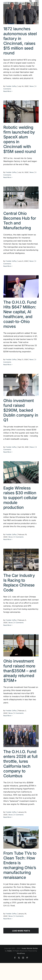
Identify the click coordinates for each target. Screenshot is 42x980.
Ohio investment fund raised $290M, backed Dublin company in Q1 (20, 410)
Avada (9, 951)
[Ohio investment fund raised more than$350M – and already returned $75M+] (21, 645)
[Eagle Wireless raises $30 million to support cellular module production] (21, 472)
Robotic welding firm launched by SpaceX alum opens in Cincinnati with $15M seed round (19, 139)
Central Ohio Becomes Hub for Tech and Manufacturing (19, 220)
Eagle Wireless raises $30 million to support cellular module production (20, 498)
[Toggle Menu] (36, 1)
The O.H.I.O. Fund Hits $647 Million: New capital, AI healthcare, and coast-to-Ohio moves (19, 314)
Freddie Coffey (11, 86)
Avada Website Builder (30, 948)
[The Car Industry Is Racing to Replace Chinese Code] (21, 560)
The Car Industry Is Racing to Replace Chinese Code (19, 582)
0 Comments (18, 537)
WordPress (21, 953)
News (32, 86)
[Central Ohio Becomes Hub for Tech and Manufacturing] (21, 198)
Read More (7, 91)
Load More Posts (21, 931)
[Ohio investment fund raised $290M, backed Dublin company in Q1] (21, 385)
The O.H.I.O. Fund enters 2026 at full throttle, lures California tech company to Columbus (20, 763)
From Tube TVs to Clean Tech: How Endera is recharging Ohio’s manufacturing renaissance (19, 865)
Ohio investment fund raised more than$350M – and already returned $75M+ (19, 671)
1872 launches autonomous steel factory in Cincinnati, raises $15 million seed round (20, 40)
